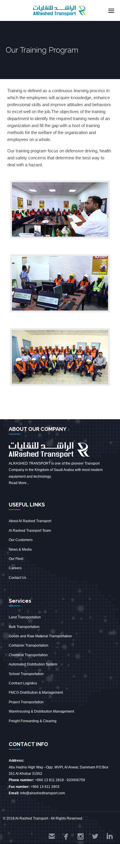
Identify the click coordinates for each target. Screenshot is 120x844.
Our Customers (21, 540)
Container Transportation (28, 645)
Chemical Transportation (28, 655)
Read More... (19, 483)
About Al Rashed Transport (30, 521)
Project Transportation (26, 702)
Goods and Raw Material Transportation (40, 636)
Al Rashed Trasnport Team (30, 531)
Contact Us (17, 578)
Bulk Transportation (24, 627)
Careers (15, 568)
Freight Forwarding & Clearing (33, 721)
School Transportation (26, 674)
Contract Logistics (23, 683)
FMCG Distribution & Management (36, 692)
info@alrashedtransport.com (42, 793)
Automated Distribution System (33, 664)
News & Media (20, 549)
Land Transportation (25, 617)
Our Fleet (16, 559)
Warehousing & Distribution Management (41, 711)
